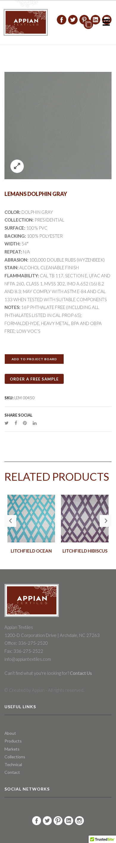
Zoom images (17, 166)
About (10, 733)
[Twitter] (8, 422)
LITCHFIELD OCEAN (31, 550)
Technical (13, 764)
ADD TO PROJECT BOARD (34, 359)
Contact (12, 772)
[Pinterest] (25, 422)
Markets (12, 748)
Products (13, 740)
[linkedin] (33, 422)
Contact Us (80, 673)
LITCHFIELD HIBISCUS (84, 550)
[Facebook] (16, 422)
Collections (14, 756)
